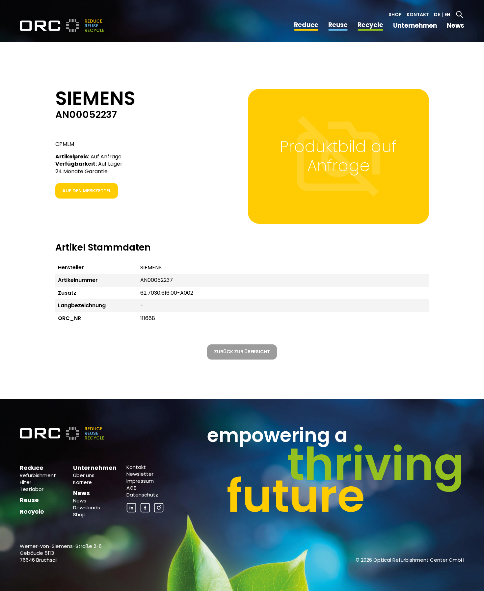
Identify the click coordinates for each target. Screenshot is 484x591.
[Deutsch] (62, 25)
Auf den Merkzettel (86, 190)
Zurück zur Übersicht (242, 351)
